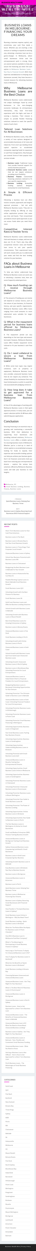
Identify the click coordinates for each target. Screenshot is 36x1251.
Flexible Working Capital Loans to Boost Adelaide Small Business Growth (17, 582)
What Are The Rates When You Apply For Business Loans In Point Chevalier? (18, 929)
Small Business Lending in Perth (17, 637)
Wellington (9, 1188)
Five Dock (9, 1161)
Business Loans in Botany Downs (17, 627)
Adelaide (8, 1133)
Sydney (8, 1114)
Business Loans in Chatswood (16, 563)
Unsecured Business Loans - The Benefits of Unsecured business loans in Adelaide (16, 1017)
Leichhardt (9, 1220)
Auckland (9, 1098)
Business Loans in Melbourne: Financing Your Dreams (18, 30)
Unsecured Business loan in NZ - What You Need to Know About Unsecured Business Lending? (16, 1025)
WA (7, 1125)
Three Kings (10, 1110)
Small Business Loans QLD (14, 588)
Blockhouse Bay (11, 1169)
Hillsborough (10, 1181)
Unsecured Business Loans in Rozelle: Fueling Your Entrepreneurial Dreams (15, 762)
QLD (7, 1090)
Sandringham (10, 1196)
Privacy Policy (26, 1246)
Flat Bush (9, 1094)
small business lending (14, 487)
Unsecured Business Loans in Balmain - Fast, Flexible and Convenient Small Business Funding (18, 1040)
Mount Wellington (12, 1212)
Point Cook (9, 1185)
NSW (7, 1118)
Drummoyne (10, 1208)
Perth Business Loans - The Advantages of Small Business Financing (16, 1065)
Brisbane (9, 1200)
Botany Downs (10, 1157)
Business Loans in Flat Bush (15, 537)
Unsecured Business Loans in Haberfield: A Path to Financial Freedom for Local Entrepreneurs (17, 678)
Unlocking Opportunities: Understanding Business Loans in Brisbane (17, 747)
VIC (15, 484)
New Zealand (10, 1102)
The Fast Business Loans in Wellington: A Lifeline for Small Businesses (16, 826)
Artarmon (9, 1224)
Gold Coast (9, 1086)
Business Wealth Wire (12, 2)
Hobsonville (10, 1141)
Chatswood (9, 1129)
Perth (8, 1122)
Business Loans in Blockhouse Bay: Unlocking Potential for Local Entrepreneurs (17, 670)
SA (6, 1137)
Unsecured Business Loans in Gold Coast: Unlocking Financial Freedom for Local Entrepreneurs (18, 702)
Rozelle (8, 1204)
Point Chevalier (11, 1228)
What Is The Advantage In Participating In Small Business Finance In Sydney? (16, 944)
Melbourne (9, 484)
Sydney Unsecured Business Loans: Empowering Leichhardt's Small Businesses (17, 849)
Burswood (9, 1177)
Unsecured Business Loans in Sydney (18, 553)
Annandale (9, 1232)
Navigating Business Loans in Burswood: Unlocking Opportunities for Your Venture (18, 687)
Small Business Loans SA (14, 598)
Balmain (8, 1236)
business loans (15, 489)
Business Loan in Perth (13, 884)
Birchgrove (9, 1216)
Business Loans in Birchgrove (15, 874)
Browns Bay (10, 1106)
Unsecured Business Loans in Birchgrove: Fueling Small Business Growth (17, 841)
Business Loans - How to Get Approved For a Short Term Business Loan (18, 1008)
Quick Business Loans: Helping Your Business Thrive (18, 501)
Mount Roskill (10, 1153)
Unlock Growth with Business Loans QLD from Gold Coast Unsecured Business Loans (18, 655)
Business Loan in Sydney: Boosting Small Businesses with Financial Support (18, 511)
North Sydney (10, 1165)
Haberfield (9, 1173)
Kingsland (9, 1192)
